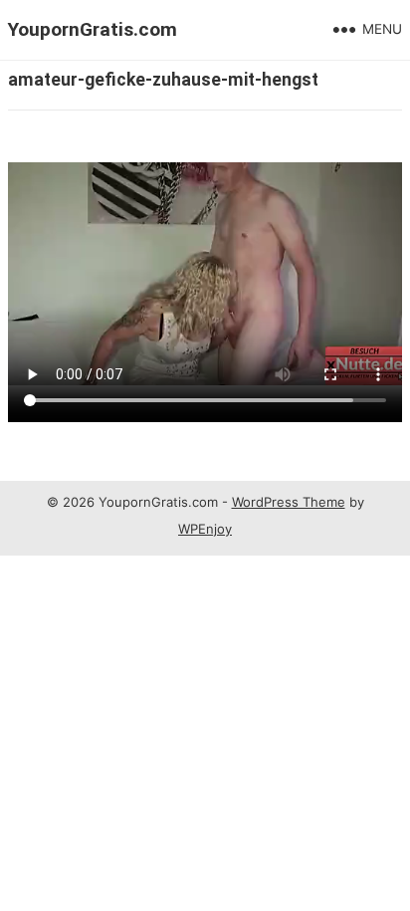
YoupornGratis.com (92, 29)
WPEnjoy (205, 529)
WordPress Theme (288, 502)
